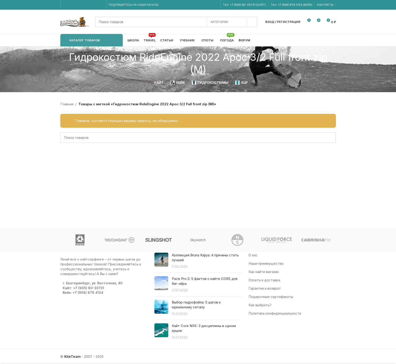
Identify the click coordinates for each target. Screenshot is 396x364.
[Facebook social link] (66, 4)
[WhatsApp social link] (89, 4)
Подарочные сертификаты (271, 296)
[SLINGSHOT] (158, 240)
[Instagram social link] (71, 4)
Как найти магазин (264, 272)
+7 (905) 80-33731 (242, 4)
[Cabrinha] (316, 240)
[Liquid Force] (276, 240)
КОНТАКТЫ (325, 4)
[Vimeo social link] (83, 4)
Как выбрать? (260, 305)
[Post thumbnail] (161, 261)
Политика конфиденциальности (275, 313)
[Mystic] (80, 240)
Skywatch (198, 240)
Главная (67, 104)
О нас (253, 255)
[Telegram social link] (101, 4)
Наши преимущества (266, 263)
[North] (237, 240)
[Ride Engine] (119, 240)
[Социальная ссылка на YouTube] (77, 4)
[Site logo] (75, 21)
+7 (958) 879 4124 (290, 4)
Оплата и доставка (264, 280)
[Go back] (54, 63)
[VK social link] (95, 4)
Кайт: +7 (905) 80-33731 (83, 288)
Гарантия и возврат (265, 288)
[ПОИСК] (252, 22)
